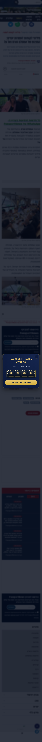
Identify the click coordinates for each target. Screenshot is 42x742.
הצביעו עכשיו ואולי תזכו (21, 382)
